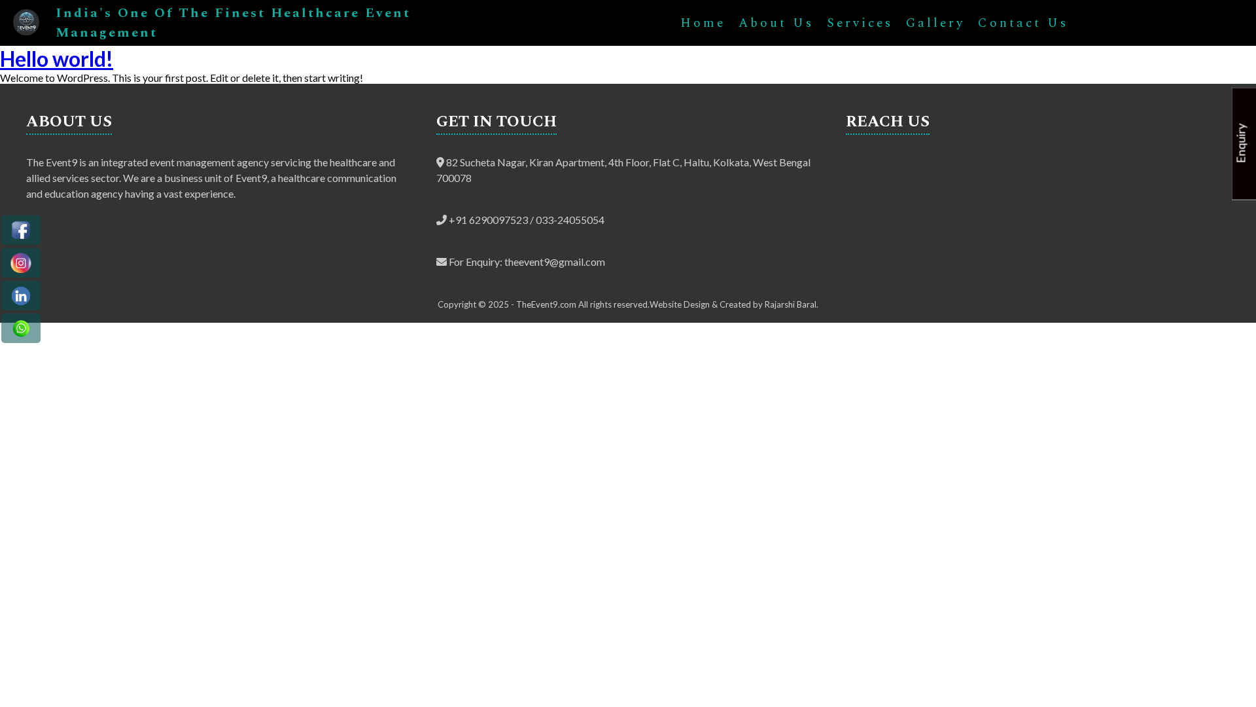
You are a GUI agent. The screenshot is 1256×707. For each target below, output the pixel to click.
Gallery (935, 23)
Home (702, 23)
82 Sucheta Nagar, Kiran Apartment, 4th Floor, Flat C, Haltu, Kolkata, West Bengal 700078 (623, 170)
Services (860, 23)
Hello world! (56, 58)
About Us (776, 23)
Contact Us (1023, 23)
